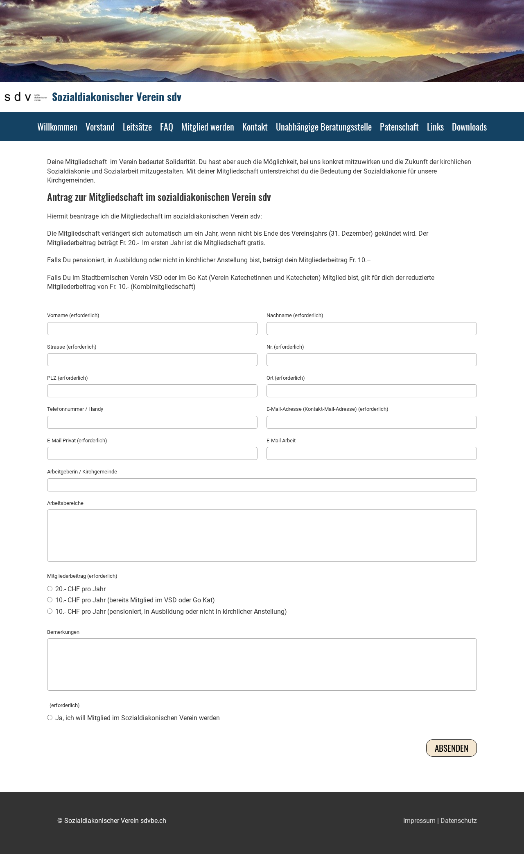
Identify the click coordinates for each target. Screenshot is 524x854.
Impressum (419, 821)
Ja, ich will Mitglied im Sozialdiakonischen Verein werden (137, 718)
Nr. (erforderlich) (285, 347)
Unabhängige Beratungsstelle (324, 126)
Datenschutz (458, 821)
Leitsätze (137, 126)
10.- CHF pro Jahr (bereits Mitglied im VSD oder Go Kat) (134, 600)
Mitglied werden (207, 126)
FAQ (166, 126)
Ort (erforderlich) (286, 378)
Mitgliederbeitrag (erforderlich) (82, 576)
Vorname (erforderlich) (73, 315)
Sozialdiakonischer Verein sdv (116, 96)
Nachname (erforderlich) (295, 315)
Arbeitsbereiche (65, 503)
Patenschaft (399, 126)
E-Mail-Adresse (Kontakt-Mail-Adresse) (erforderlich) (327, 409)
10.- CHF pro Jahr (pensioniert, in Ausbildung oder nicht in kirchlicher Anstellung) (170, 611)
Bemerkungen (63, 632)
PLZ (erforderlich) (67, 378)
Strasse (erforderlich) (72, 347)
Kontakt (255, 126)
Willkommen (57, 126)
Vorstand (100, 126)
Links (435, 126)
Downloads (469, 126)
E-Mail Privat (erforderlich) (77, 440)
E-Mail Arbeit (281, 440)
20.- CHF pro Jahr (80, 589)
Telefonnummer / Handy (75, 409)
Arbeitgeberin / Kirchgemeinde (82, 472)
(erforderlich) (63, 705)
